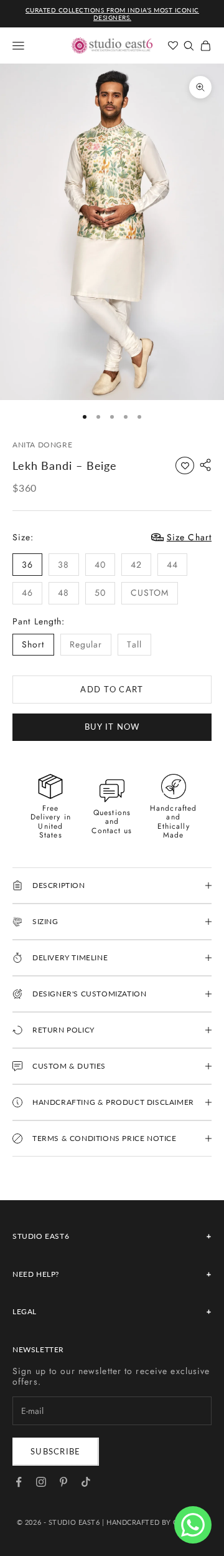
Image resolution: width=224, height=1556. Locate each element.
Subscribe (55, 1451)
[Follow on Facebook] (18, 1482)
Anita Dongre (42, 444)
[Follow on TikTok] (86, 1482)
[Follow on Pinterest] (63, 1482)
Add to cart (111, 689)
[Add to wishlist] (184, 465)
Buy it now (112, 727)
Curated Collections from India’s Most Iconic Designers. (112, 13)
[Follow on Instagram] (41, 1482)
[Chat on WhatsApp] (193, 1525)
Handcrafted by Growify (156, 1522)
